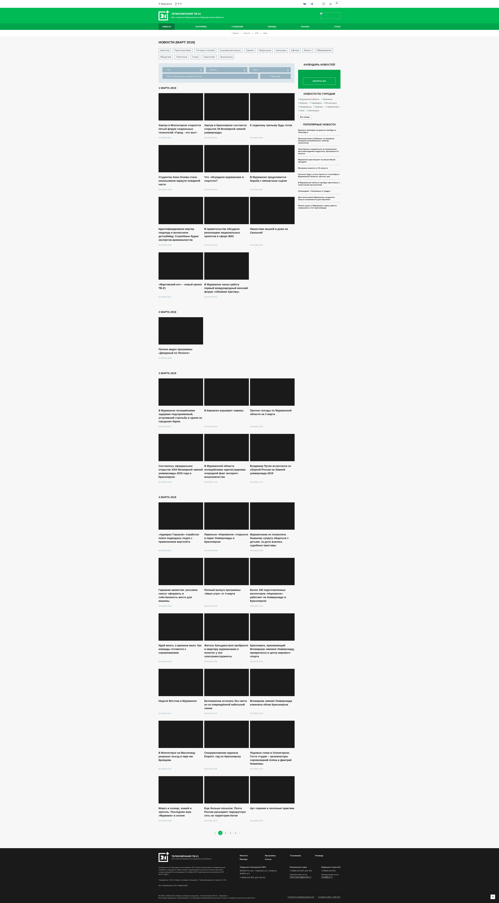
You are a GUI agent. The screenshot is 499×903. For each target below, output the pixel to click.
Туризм (250, 50)
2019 (256, 33)
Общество (165, 57)
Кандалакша (305, 107)
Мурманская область (309, 99)
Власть (307, 50)
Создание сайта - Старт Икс (329, 897)
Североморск (333, 107)
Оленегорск (313, 110)
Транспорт (209, 57)
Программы (201, 27)
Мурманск (328, 99)
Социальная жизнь (230, 50)
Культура (281, 50)
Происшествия (182, 50)
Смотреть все (319, 81)
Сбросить (275, 76)
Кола (302, 110)
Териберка (316, 103)
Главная (235, 33)
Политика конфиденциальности (301, 897)
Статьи (337, 27)
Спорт (195, 57)
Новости (166, 27)
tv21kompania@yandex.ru (300, 877)
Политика (181, 57)
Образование (324, 50)
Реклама (305, 27)
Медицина (265, 50)
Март (265, 33)
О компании (237, 27)
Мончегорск (331, 103)
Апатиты (304, 103)
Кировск (319, 107)
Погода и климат (205, 50)
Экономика (226, 57)
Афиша (295, 50)
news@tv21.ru (327, 877)
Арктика (164, 50)
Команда (272, 27)
